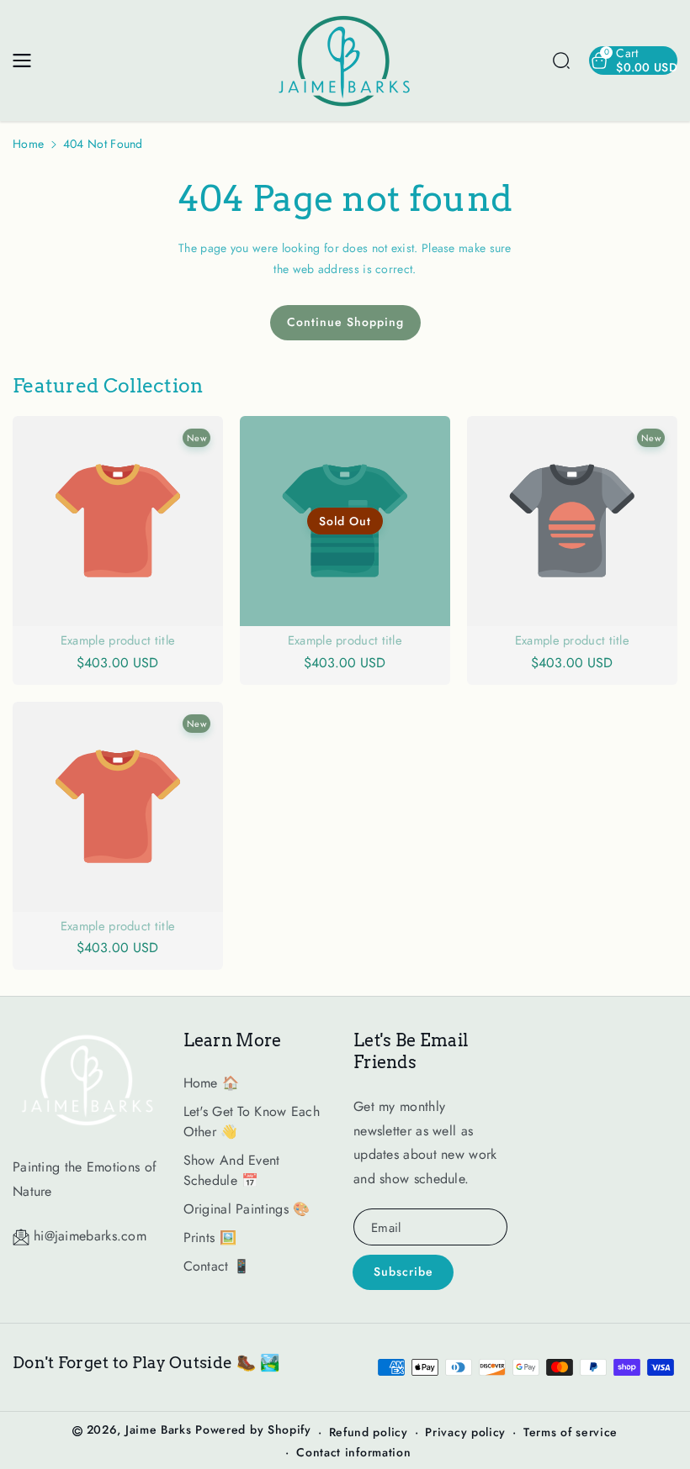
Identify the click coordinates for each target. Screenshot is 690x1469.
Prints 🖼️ (209, 1237)
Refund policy (368, 1432)
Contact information (353, 1452)
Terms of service (570, 1432)
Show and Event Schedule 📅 (231, 1170)
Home (28, 143)
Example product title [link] (118, 641)
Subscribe (403, 1271)
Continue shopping (345, 321)
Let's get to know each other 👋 (252, 1121)
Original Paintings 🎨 (246, 1209)
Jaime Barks (158, 1429)
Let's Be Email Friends (411, 1051)
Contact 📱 (217, 1266)
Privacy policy (465, 1432)
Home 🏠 (211, 1083)
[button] (27, 60)
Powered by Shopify (253, 1429)
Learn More (232, 1040)
